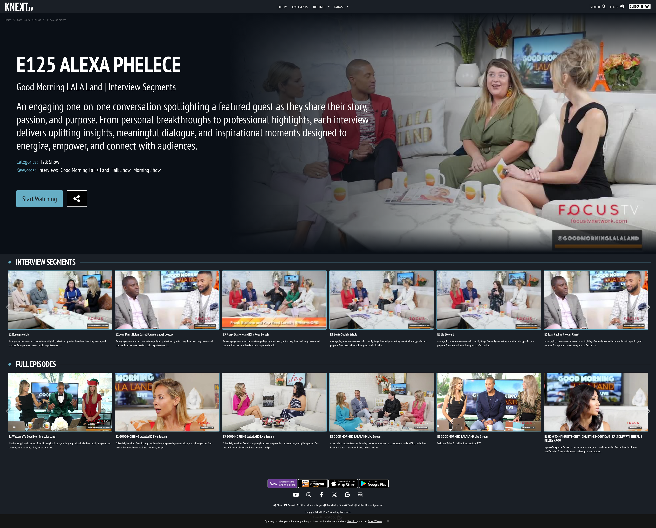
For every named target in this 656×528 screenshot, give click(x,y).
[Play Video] (60, 300)
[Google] (347, 494)
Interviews (48, 169)
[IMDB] (360, 494)
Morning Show (147, 169)
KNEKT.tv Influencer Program (310, 505)
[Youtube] (296, 494)
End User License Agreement (369, 505)
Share (279, 505)
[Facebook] (321, 494)
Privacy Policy (331, 505)
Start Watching (39, 198)
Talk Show (49, 161)
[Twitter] (334, 494)
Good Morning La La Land (85, 169)
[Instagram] (308, 494)
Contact (291, 505)
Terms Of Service (347, 505)
